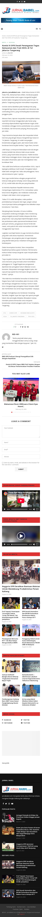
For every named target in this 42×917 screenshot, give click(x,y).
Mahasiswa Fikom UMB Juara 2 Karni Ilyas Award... (21, 405)
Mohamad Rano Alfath (27, 313)
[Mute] (34, 509)
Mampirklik (5, 763)
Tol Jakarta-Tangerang (17, 316)
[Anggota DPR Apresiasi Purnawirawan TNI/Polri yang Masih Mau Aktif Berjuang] (8, 847)
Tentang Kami (11, 907)
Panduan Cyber (18, 909)
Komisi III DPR (13, 313)
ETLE (4, 313)
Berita (4, 42)
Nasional (12, 42)
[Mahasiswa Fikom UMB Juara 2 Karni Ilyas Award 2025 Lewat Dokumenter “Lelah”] (21, 389)
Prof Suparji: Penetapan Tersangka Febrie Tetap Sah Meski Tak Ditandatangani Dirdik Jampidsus (10, 615)
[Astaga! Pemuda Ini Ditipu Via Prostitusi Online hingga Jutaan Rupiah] (8, 818)
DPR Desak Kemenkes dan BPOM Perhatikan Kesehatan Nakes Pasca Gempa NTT (30, 614)
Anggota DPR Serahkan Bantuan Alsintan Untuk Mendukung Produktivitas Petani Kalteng (21, 589)
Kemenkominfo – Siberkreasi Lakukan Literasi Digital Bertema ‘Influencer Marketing (31, 678)
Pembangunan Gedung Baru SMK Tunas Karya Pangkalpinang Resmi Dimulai (10, 702)
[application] (21, 500)
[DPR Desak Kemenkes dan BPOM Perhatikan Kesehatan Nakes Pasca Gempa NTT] (31, 603)
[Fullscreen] (37, 509)
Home (4, 36)
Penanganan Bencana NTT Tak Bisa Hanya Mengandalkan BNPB (10, 641)
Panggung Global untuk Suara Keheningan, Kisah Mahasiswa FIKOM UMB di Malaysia (31, 642)
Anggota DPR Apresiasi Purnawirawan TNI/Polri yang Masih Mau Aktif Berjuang (27, 846)
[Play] (5, 509)
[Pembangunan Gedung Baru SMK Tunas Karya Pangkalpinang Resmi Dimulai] (11, 691)
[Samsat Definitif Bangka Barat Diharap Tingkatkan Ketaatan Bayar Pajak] (11, 666)
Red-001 (10, 53)
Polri (5, 316)
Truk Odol (31, 316)
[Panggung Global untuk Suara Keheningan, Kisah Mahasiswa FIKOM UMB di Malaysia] (31, 630)
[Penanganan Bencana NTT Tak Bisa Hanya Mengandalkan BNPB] (11, 630)
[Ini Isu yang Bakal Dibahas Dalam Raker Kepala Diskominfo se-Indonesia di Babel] (31, 691)
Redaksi (26, 909)
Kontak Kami (21, 907)
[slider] (19, 544)
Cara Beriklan (31, 907)
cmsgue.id (21, 914)
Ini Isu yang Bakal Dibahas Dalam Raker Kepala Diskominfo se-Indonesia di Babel (30, 702)
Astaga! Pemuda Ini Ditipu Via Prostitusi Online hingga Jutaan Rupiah (28, 817)
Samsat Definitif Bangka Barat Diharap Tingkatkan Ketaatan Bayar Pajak (10, 678)
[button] (21, 536)
